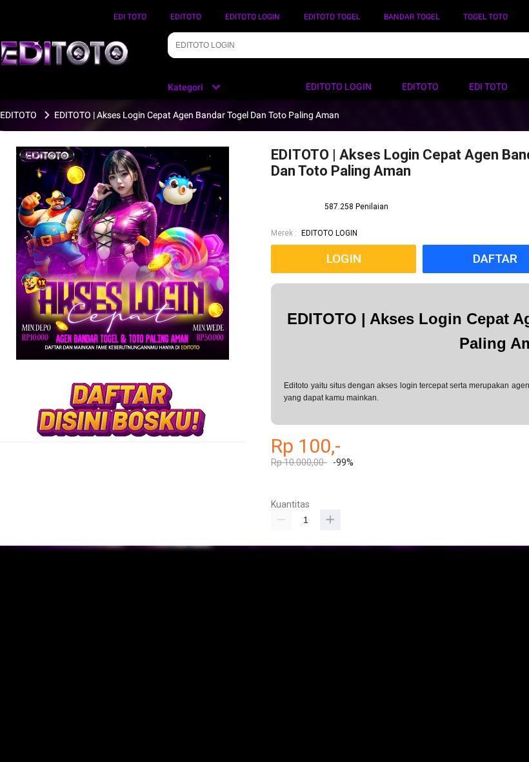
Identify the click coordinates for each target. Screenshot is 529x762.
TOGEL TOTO (485, 16)
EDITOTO (185, 16)
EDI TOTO (130, 16)
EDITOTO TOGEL (332, 16)
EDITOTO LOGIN (252, 16)
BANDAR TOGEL (411, 16)
